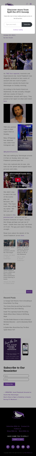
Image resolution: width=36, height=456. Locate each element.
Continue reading (18, 29)
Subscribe (27, 24)
